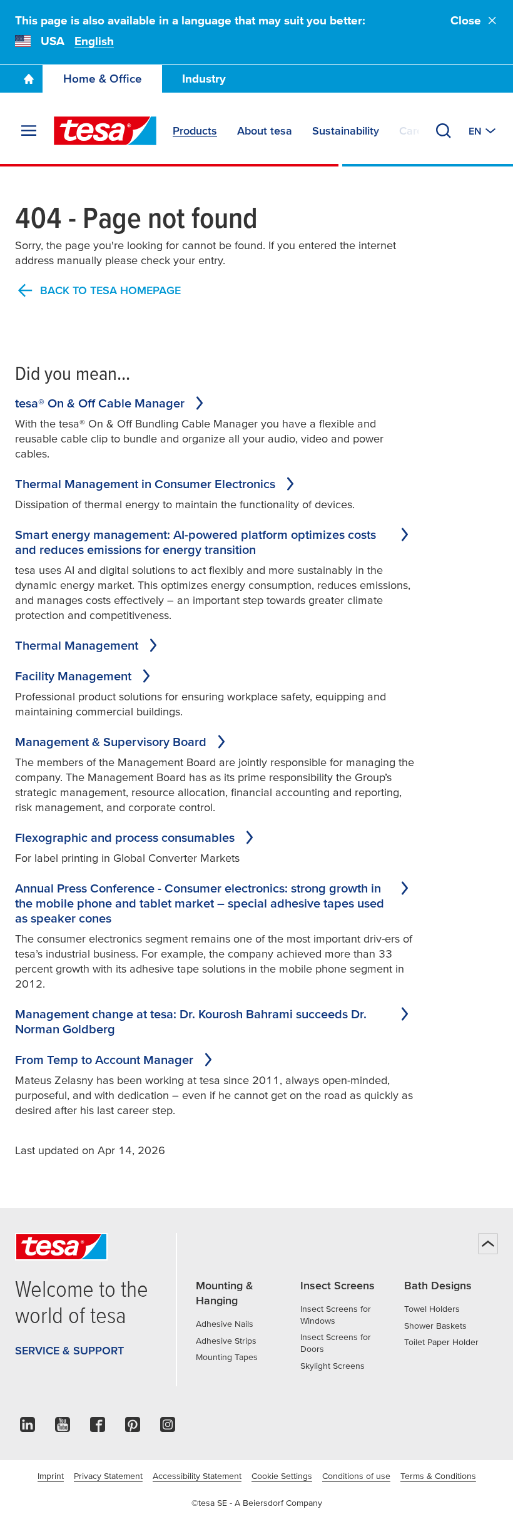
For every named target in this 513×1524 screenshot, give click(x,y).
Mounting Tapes (227, 1357)
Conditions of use (356, 1476)
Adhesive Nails (224, 1324)
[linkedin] (27, 1428)
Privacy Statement (108, 1476)
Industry (204, 78)
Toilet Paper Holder (441, 1342)
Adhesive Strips (226, 1341)
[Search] (444, 131)
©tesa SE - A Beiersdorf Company (256, 1503)
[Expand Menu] (29, 131)
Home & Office (102, 78)
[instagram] (167, 1428)
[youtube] (62, 1428)
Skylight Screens (332, 1366)
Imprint (51, 1476)
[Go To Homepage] (29, 79)
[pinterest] (132, 1428)
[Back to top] (488, 1243)
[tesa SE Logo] (105, 130)
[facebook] (97, 1428)
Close (465, 20)
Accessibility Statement (197, 1476)
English (94, 41)
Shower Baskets (435, 1326)
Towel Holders (432, 1309)
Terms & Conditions (438, 1476)
